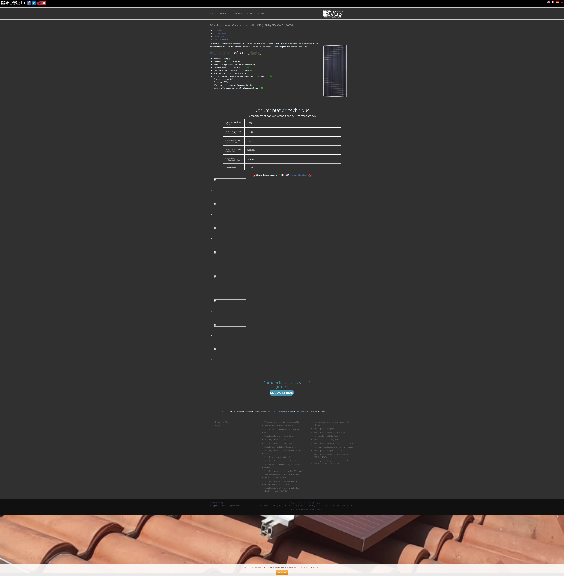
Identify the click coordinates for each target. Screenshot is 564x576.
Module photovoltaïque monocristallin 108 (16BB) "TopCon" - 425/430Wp (281, 489)
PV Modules (239, 411)
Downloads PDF (221, 422)
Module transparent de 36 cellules (277, 457)
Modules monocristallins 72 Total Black (280, 447)
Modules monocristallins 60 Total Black (280, 425)
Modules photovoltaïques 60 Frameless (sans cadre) (282, 430)
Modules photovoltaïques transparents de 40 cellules (331, 423)
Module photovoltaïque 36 (324, 428)
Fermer (282, 572)
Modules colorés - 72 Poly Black (327, 439)
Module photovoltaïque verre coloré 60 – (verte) (283, 461)
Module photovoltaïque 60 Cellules (278, 436)
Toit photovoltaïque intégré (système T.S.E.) (281, 422)
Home (221, 411)
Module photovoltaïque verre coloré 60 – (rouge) (333, 443)
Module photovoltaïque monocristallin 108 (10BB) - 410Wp (331, 455)
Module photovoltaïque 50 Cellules (328, 450)
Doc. (220, 33)
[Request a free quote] (282, 387)
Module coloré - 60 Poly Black (326, 436)
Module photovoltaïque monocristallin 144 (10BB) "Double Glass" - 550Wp (281, 482)
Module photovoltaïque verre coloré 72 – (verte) (283, 471)
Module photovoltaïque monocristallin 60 (330, 432)
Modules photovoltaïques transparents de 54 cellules (282, 465)
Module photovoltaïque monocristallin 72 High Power (283, 452)
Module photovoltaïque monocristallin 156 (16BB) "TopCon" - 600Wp (252, 25)
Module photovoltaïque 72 (275, 439)
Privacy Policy (217, 502)
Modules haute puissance (256, 411)
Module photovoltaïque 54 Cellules (278, 443)
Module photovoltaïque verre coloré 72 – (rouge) (333, 447)
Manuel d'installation (300, 175)
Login (217, 425)
